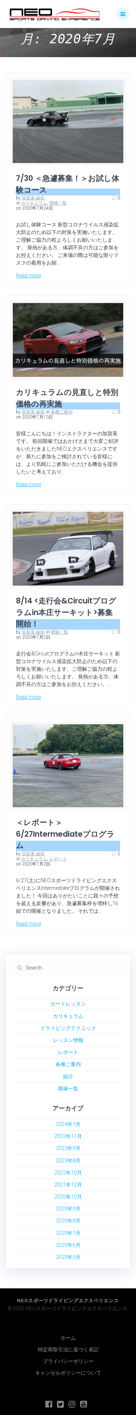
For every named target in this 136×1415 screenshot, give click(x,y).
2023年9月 (68, 1148)
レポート (58, 858)
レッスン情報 (68, 1040)
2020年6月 (68, 1245)
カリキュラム (34, 203)
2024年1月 (68, 1124)
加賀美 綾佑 (33, 198)
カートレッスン (68, 1004)
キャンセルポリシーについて (68, 1373)
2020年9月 (68, 1209)
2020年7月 (68, 1233)
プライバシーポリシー (68, 1361)
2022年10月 (68, 1173)
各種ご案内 (62, 412)
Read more (28, 275)
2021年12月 (68, 1185)
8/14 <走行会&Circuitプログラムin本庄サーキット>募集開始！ (66, 612)
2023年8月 (68, 1161)
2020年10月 (68, 1197)
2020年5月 (68, 1257)
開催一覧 (58, 203)
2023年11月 (68, 1136)
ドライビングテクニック (68, 1028)
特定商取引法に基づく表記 (68, 1349)
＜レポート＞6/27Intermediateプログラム (65, 834)
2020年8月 (68, 1221)
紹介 (68, 1076)
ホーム (68, 1338)
